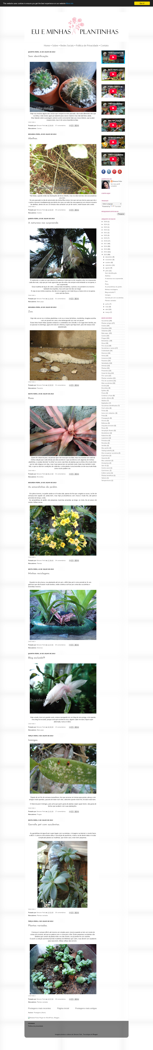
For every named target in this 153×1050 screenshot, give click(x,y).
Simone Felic (117, 181)
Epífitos (103, 390)
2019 (106, 238)
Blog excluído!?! (36, 658)
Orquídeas (104, 328)
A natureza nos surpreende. (43, 223)
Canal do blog (106, 373)
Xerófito (104, 445)
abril (107, 309)
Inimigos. (33, 740)
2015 (106, 249)
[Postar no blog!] (72, 126)
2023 (106, 227)
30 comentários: (60, 999)
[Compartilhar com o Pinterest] (78, 126)
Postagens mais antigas (86, 1008)
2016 (106, 246)
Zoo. (30, 311)
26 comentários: (60, 912)
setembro (108, 265)
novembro (109, 259)
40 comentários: (60, 210)
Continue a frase (106, 395)
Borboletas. (105, 341)
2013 (106, 254)
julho (107, 271)
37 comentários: (60, 125)
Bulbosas (104, 423)
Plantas (39, 563)
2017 (106, 243)
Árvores (104, 420)
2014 (106, 252)
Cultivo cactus (106, 473)
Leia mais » (32, 122)
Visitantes (104, 331)
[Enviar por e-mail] (70, 126)
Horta (103, 355)
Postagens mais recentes (39, 1008)
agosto (107, 268)
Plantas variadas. (37, 925)
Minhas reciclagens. (39, 573)
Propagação (105, 418)
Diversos (40, 648)
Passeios (40, 388)
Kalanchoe (104, 435)
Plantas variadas (42, 915)
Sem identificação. (38, 56)
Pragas (39, 814)
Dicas (103, 343)
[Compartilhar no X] (74, 126)
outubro (108, 262)
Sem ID (103, 465)
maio (107, 307)
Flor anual (104, 346)
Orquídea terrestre (107, 425)
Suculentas (105, 320)
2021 (106, 232)
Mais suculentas (106, 383)
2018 (106, 241)
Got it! (142, 3)
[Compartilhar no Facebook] (76, 126)
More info (69, 3)
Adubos (103, 400)
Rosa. (31, 398)
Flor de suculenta (107, 380)
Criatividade (105, 350)
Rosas (103, 428)
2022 (106, 230)
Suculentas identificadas (109, 405)
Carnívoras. (105, 470)
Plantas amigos (106, 323)
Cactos (39, 128)
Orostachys (105, 463)
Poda (103, 415)
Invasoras (104, 358)
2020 (106, 235)
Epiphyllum (105, 403)
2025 (106, 221)
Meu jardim (105, 448)
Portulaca (104, 440)
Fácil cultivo (105, 408)
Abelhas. (32, 138)
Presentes (104, 370)
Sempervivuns (106, 480)
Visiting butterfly (106, 450)
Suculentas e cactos (108, 348)
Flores (103, 393)
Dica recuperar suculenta (109, 453)
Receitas (104, 443)
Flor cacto (104, 375)
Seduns (103, 478)
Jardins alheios (106, 398)
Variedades (105, 363)
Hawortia (104, 458)
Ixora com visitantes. (108, 413)
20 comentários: (60, 645)
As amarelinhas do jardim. (42, 487)
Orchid (103, 385)
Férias (103, 410)
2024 (106, 224)
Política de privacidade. (35, 1026)
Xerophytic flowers (107, 430)
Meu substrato (106, 460)
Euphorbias (105, 455)
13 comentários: (60, 727)
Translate (118, 206)
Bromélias (40, 477)
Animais (104, 365)
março (107, 312)
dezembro (109, 257)
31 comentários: (60, 298)
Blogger (95, 1034)
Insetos (39, 213)
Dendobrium (105, 433)
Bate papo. (40, 301)
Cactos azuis (105, 468)
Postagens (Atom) (40, 1012)
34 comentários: (60, 560)
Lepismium (105, 438)
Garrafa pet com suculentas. (44, 824)
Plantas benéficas (107, 475)
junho (107, 304)
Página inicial (63, 1008)
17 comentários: (60, 811)
